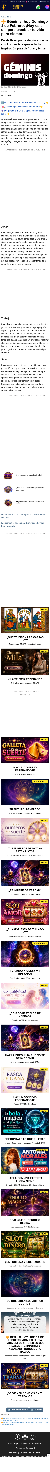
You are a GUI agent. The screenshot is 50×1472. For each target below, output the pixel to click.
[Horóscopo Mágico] (3, 7)
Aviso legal (13, 1443)
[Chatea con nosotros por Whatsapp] (32, 1437)
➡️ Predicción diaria (18, 1410)
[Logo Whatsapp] (38, 6)
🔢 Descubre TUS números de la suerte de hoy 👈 (24, 102)
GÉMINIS (6, 16)
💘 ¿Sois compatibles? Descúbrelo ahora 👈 (22, 107)
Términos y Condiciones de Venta (24, 1452)
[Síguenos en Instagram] (25, 1437)
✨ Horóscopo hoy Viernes (17, 1)
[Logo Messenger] (47, 7)
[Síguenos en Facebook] (17, 1437)
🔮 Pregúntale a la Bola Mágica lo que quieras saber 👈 (22, 112)
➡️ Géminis (36, 1410)
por (6, 96)
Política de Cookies (24, 1448)
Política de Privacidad (31, 1443)
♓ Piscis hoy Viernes (32, 1)
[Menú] (28, 7)
